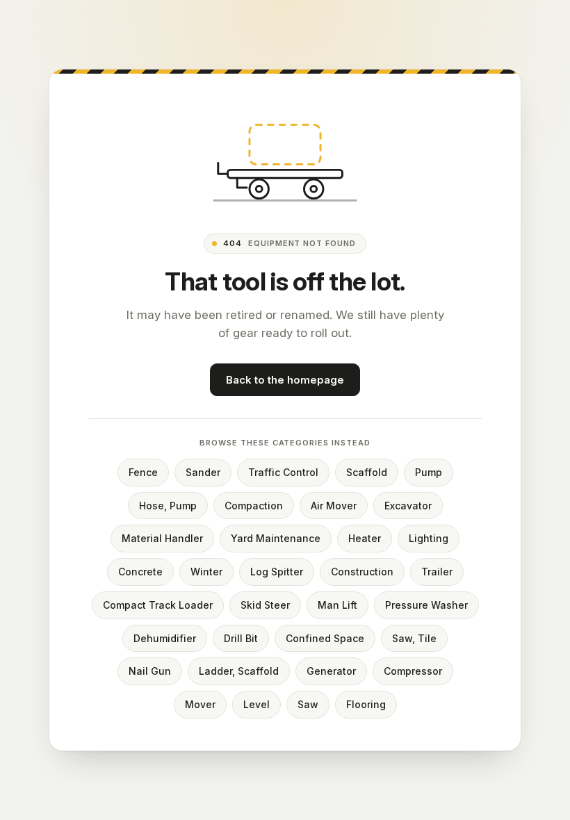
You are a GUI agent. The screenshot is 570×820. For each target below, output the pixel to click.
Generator (331, 671)
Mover (200, 704)
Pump (428, 472)
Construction (362, 571)
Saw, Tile (414, 638)
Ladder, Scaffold (239, 671)
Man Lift (337, 605)
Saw (308, 704)
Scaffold (366, 472)
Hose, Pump (168, 505)
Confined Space (325, 638)
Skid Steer (265, 605)
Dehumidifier (164, 638)
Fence (143, 472)
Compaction (254, 505)
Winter (206, 571)
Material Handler (162, 538)
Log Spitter (276, 571)
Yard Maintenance (275, 538)
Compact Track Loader (158, 605)
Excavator (408, 505)
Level (256, 704)
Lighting (428, 538)
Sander (203, 472)
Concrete (140, 571)
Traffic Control (283, 472)
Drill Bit (241, 638)
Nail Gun (150, 671)
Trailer (437, 571)
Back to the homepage (285, 379)
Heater (364, 538)
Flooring (366, 704)
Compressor (413, 671)
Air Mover (334, 505)
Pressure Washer (426, 605)
